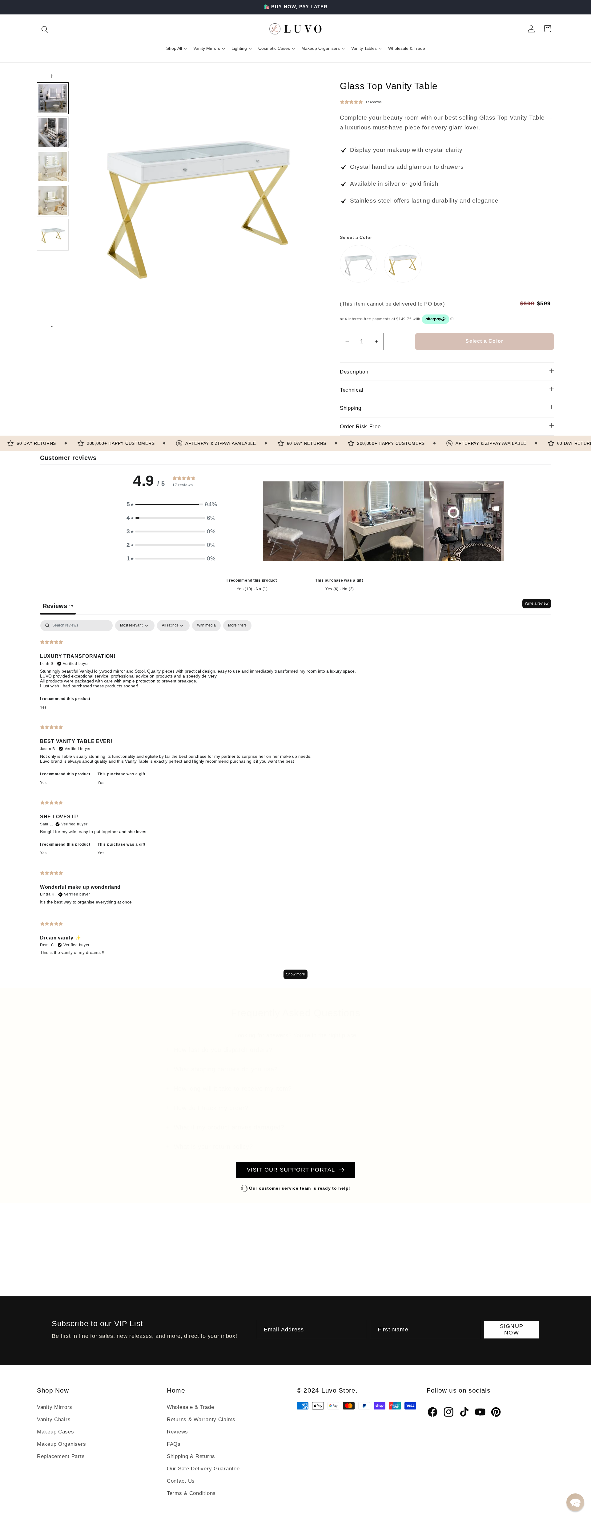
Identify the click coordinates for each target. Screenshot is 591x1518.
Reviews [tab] (57, 606)
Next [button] (52, 325)
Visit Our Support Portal (291, 1170)
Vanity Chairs (53, 1419)
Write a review (537, 603)
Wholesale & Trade (190, 1407)
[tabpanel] (295, 802)
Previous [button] (52, 76)
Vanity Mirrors (54, 1407)
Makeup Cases (55, 1432)
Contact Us (181, 1481)
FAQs (174, 1444)
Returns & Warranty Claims (201, 1419)
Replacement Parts (61, 1456)
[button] (45, 29)
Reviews (177, 1432)
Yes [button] (43, 707)
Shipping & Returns (191, 1456)
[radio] (358, 264)
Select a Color (356, 237)
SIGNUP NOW (511, 1329)
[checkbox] (206, 625)
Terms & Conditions (191, 1493)
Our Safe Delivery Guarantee (203, 1469)
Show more (295, 974)
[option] (53, 98)
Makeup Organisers (61, 1444)
